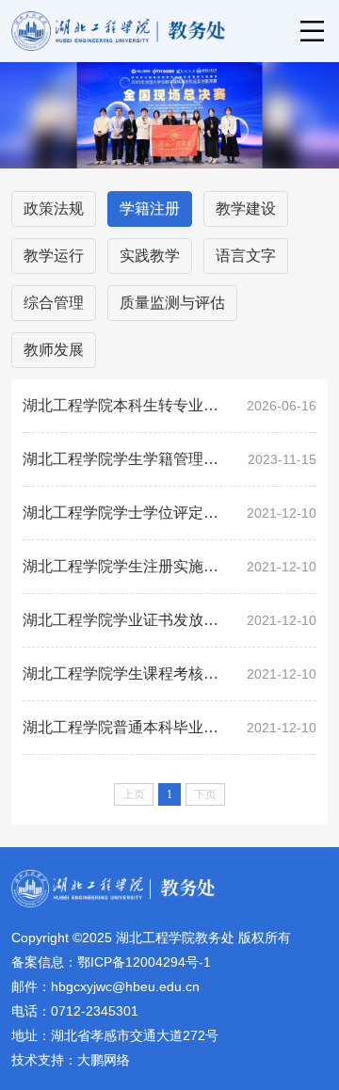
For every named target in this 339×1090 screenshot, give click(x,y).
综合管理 (54, 303)
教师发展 (54, 350)
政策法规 (54, 208)
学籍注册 (150, 208)
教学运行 (54, 256)
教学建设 (246, 208)
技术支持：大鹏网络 (70, 1059)
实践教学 (150, 256)
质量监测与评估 (172, 303)
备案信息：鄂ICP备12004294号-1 (111, 962)
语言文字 (246, 256)
